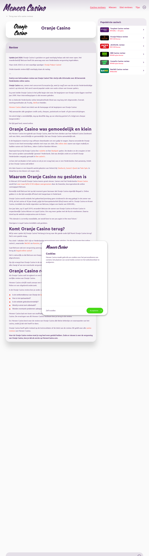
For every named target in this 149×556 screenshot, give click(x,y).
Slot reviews (126, 7)
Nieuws (112, 7)
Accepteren (94, 310)
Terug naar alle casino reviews (21, 16)
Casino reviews (98, 7)
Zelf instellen (51, 310)
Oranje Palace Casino (53, 65)
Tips (138, 7)
